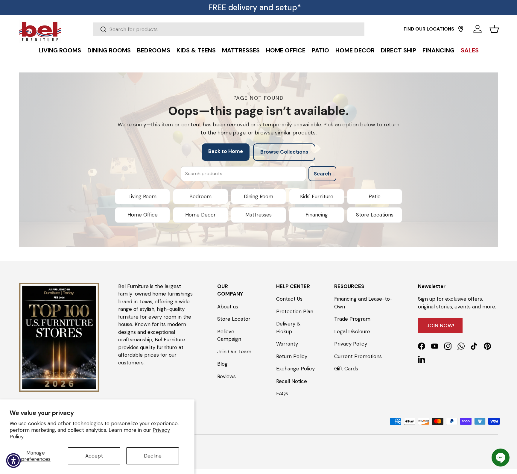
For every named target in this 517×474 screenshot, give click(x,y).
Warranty (287, 343)
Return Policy (291, 356)
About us (227, 306)
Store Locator (233, 319)
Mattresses (258, 214)
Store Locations (374, 214)
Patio (375, 196)
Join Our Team (234, 351)
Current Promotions (358, 356)
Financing (316, 214)
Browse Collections (284, 152)
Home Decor (200, 214)
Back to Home (225, 151)
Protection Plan (294, 311)
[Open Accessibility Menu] (13, 460)
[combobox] (228, 29)
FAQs (282, 393)
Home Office (142, 214)
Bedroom (200, 196)
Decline (153, 455)
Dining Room (258, 196)
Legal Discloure (352, 331)
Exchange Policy (295, 368)
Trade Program (352, 319)
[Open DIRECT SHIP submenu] (511, 36)
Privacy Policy (350, 343)
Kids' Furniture (316, 196)
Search (322, 173)
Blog (222, 364)
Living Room (142, 196)
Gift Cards (346, 368)
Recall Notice (291, 381)
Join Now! (440, 325)
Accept (94, 455)
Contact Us (289, 299)
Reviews (226, 376)
